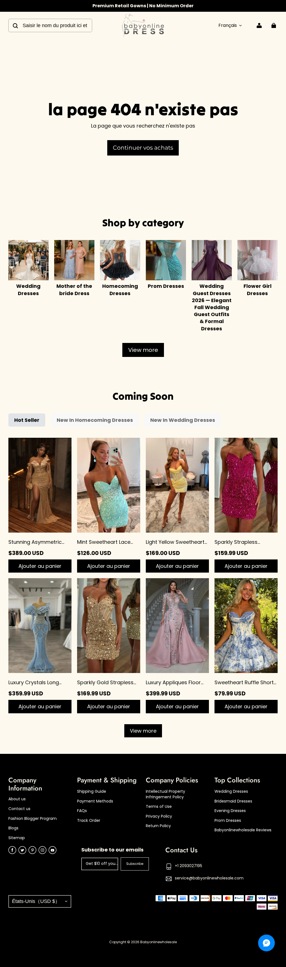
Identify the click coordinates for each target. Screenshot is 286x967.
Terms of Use (159, 806)
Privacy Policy (159, 816)
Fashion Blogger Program (32, 818)
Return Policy (158, 826)
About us (17, 799)
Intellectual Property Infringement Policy (165, 794)
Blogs (13, 828)
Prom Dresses (227, 820)
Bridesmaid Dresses (233, 801)
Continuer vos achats (143, 147)
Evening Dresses (230, 810)
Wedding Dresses (231, 791)
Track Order (88, 820)
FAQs (82, 810)
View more (143, 350)
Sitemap (16, 838)
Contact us (19, 808)
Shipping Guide (91, 791)
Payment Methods (95, 801)
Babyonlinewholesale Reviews (242, 830)
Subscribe (134, 863)
